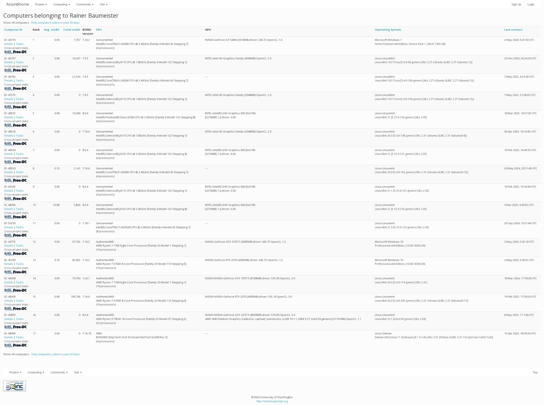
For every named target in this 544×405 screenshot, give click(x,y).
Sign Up (516, 4)
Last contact (513, 29)
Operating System (388, 29)
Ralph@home (17, 4)
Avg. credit (52, 29)
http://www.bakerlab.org (272, 401)
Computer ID (13, 29)
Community (83, 4)
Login (531, 4)
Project (40, 4)
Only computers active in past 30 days (55, 22)
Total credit (71, 29)
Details (8, 44)
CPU (99, 29)
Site (102, 4)
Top (535, 372)
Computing (60, 4)
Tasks (20, 44)
